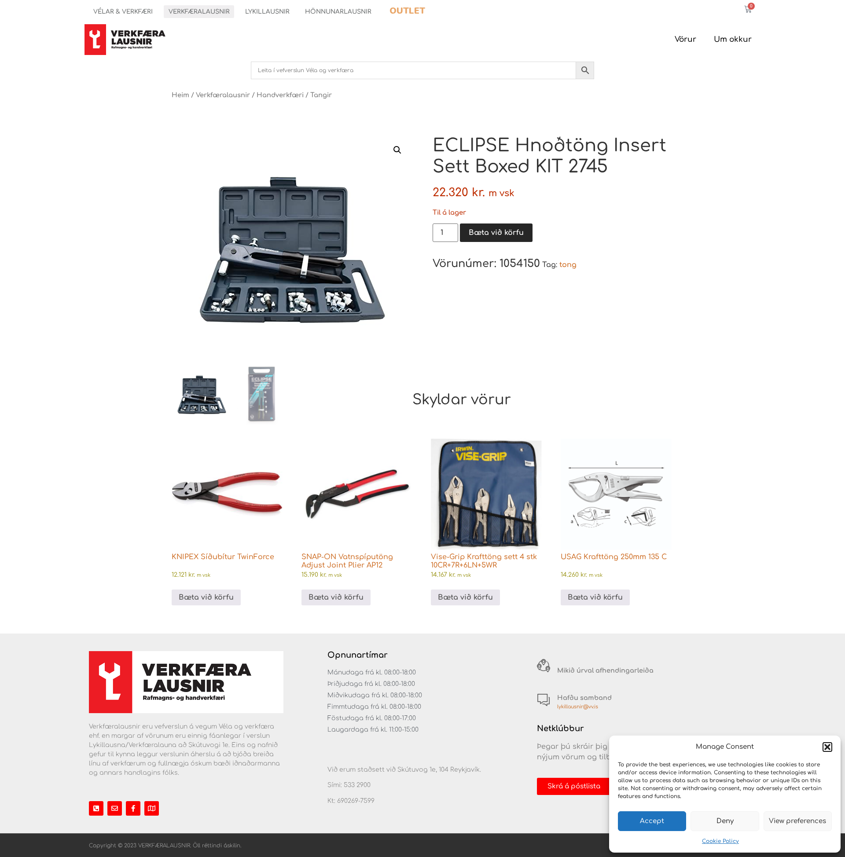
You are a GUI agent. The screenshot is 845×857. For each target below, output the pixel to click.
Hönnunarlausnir (338, 11)
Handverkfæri (280, 95)
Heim (180, 95)
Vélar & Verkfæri (123, 11)
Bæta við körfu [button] (206, 597)
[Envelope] (114, 808)
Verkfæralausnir (199, 11)
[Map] (151, 808)
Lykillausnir (267, 11)
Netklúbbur (560, 728)
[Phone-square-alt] (96, 808)
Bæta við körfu (496, 233)
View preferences (797, 821)
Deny (725, 821)
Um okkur (733, 39)
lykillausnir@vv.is (577, 707)
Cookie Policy (720, 841)
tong (568, 265)
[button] (827, 747)
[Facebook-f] (133, 808)
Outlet (407, 11)
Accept (652, 821)
